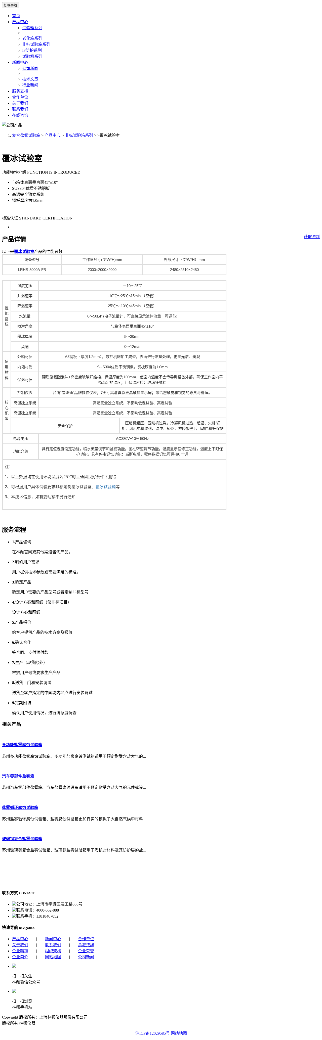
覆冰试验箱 (106, 487)
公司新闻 (30, 68)
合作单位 (20, 97)
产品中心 (20, 22)
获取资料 (312, 237)
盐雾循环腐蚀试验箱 (20, 807)
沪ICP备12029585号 (152, 1033)
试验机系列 (32, 56)
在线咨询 (20, 115)
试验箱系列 (32, 28)
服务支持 (20, 91)
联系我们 (20, 109)
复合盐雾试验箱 (26, 135)
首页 (16, 16)
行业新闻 (30, 85)
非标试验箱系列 (36, 44)
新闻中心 (20, 62)
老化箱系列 (32, 38)
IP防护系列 (32, 50)
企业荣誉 (86, 951)
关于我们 (20, 103)
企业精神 (20, 951)
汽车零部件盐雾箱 (18, 776)
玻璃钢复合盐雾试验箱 (22, 839)
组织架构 (53, 951)
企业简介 (20, 957)
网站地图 (53, 957)
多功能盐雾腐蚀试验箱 (22, 745)
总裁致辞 (86, 945)
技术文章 (30, 79)
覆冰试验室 (24, 251)
